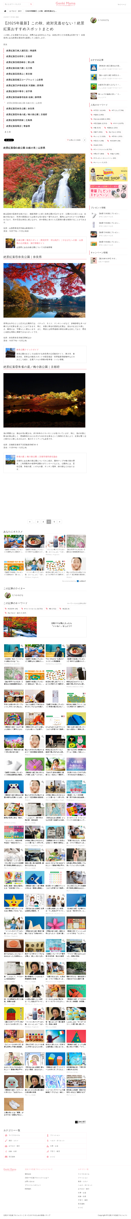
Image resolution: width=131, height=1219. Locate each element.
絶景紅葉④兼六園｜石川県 (19, 68)
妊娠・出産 (12, 1151)
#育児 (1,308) (98, 141)
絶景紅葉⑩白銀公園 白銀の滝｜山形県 (24, 103)
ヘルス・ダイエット (57, 1140)
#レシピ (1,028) (99, 136)
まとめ (7, 131)
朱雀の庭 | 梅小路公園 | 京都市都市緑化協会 (37, 456)
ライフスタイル (14, 1135)
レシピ (52, 1157)
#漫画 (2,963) (98, 115)
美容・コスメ (13, 1140)
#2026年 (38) (115, 141)
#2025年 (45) (12, 609)
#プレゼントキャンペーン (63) (104, 158)
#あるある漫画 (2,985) (101, 119)
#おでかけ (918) (114, 132)
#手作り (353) (116, 136)
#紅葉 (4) (65, 609)
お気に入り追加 (75, 140)
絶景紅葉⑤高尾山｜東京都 (19, 73)
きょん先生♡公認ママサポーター (110, 69)
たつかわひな (17, 595)
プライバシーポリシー (33, 1185)
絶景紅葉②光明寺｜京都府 (19, 56)
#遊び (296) (114, 154)
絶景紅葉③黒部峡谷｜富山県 (20, 62)
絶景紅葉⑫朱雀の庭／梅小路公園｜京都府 (26, 114)
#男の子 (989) (98, 154)
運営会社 (28, 1174)
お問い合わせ (30, 1181)
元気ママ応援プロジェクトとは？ (37, 1178)
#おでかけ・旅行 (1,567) (16, 613)
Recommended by (69, 581)
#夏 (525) (97, 128)
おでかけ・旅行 (14, 1146)
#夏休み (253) (112, 128)
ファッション (55, 1135)
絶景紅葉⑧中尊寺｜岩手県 (19, 91)
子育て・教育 (55, 1151)
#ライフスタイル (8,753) (33, 609)
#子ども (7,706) (117, 110)
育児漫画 (11, 1157)
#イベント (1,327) (100, 162)
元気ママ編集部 (104, 262)
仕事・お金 (54, 1146)
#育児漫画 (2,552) (100, 123)
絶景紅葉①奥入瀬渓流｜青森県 (21, 50)
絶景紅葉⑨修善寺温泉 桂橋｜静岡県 (23, 97)
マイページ (122, 4)
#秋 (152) (52, 609)
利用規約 (28, 1189)
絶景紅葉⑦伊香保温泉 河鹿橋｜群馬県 (24, 85)
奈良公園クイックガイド (28, 349)
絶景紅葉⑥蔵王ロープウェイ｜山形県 (24, 79)
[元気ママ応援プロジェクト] (65, 5)
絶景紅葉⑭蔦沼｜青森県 (18, 126)
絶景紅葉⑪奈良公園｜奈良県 (20, 108)
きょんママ (102, 97)
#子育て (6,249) (99, 110)
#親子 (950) (97, 132)
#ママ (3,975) (118, 123)
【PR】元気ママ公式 (105, 217)
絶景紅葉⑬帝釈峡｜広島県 (19, 120)
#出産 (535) (97, 145)
